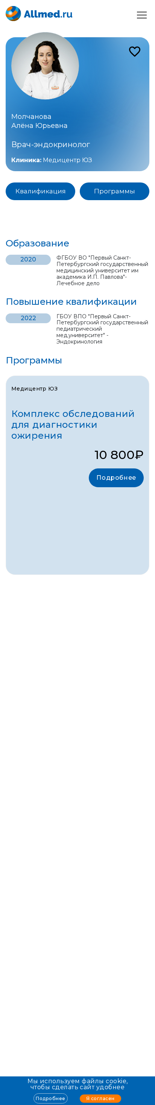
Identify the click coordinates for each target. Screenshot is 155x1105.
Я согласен (100, 1098)
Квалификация (40, 191)
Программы (114, 191)
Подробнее (50, 1098)
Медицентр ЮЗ (67, 160)
